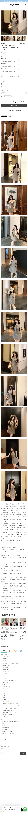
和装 (4, 697)
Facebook (5, 741)
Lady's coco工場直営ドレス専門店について (12, 721)
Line (4, 743)
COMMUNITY (6, 725)
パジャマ (5, 678)
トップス (5, 673)
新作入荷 (5, 658)
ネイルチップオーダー (8, 710)
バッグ (4, 695)
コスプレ (5, 684)
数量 (2, 96)
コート (4, 699)
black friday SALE (7, 714)
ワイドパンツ (6, 690)
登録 (23, 753)
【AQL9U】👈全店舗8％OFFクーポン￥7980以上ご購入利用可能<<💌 (14, 2)
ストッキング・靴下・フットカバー (11, 708)
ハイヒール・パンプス (8, 693)
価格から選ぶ (6, 665)
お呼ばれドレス (6, 686)
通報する (11, 116)
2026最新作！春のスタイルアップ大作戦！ (13, 705)
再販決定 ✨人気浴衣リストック (10, 660)
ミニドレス (5, 667)
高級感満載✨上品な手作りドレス (10, 703)
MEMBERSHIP (6, 727)
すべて (4, 650)
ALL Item (5, 716)
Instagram (5, 739)
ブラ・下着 (5, 682)
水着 (4, 676)
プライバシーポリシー (7, 731)
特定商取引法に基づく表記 (8, 733)
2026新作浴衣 (6, 656)
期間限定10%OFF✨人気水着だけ (10, 663)
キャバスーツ (6, 701)
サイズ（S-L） (4, 90)
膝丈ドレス (5, 669)
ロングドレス (6, 671)
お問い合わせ (6, 729)
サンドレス (5, 688)
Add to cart (14, 105)
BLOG (4, 723)
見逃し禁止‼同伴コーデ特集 (9, 712)
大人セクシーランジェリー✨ (9, 680)
